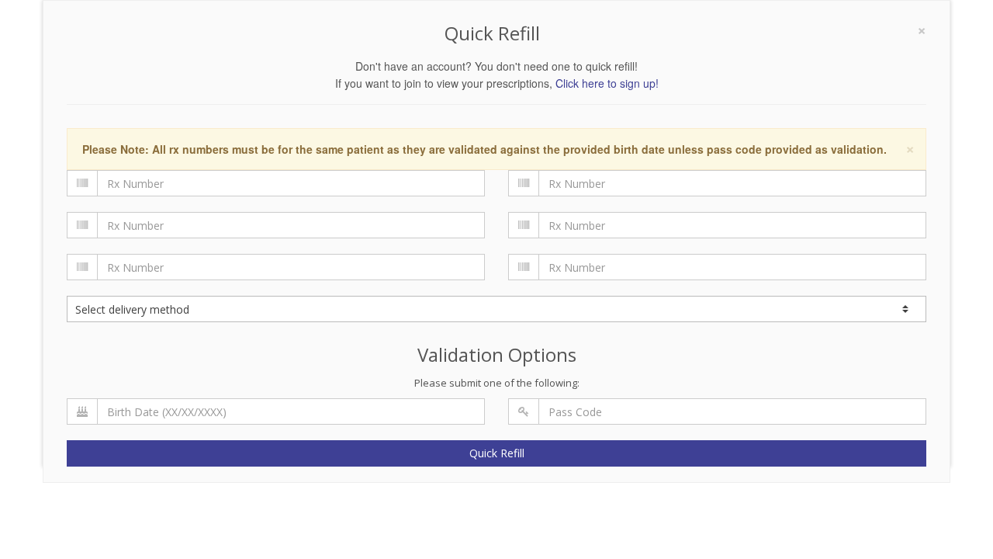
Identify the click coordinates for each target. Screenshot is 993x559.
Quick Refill (496, 453)
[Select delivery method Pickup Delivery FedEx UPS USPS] (496, 309)
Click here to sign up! (607, 83)
